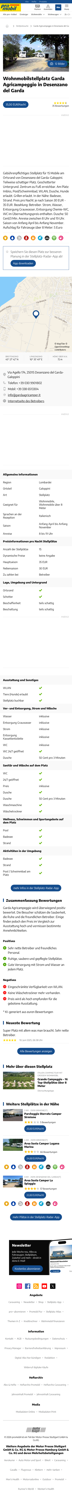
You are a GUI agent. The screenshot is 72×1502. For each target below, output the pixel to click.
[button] (36, 53)
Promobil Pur (35, 1311)
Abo (27, 1)
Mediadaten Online (25, 1411)
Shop (41, 1302)
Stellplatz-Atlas (53, 1311)
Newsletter (29, 1302)
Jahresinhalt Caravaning (48, 1394)
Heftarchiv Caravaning (55, 1384)
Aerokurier (9, 1460)
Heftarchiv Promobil (30, 1384)
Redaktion (50, 1357)
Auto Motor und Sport (30, 1460)
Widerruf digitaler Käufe (36, 1367)
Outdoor (47, 1479)
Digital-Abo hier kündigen (28, 1357)
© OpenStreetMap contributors (62, 346)
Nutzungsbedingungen (37, 1338)
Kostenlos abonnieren (27, 1268)
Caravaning (14, 1302)
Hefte (34, 1)
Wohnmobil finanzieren (53, 1321)
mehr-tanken (53, 1469)
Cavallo (13, 1469)
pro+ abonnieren (17, 1311)
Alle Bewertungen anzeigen (36, 1051)
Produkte (43, 1)
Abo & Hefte (10, 1384)
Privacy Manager (13, 1348)
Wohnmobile (36, 14)
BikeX (48, 1460)
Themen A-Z (14, 1321)
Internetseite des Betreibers (26, 401)
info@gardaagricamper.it (24, 395)
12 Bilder (60, 63)
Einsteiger (24, 14)
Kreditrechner (31, 1321)
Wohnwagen (53, 14)
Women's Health (46, 1488)
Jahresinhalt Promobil (22, 1394)
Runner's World (26, 1488)
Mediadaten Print (47, 1411)
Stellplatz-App (54, 1302)
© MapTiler (60, 343)
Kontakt (9, 1338)
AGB (19, 1338)
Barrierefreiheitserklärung (38, 1348)
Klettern (39, 1469)
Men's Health (12, 1479)
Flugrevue (26, 1469)
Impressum (60, 1348)
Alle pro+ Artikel (10, 14)
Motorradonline (31, 1479)
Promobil (59, 1479)
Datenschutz (58, 1338)
